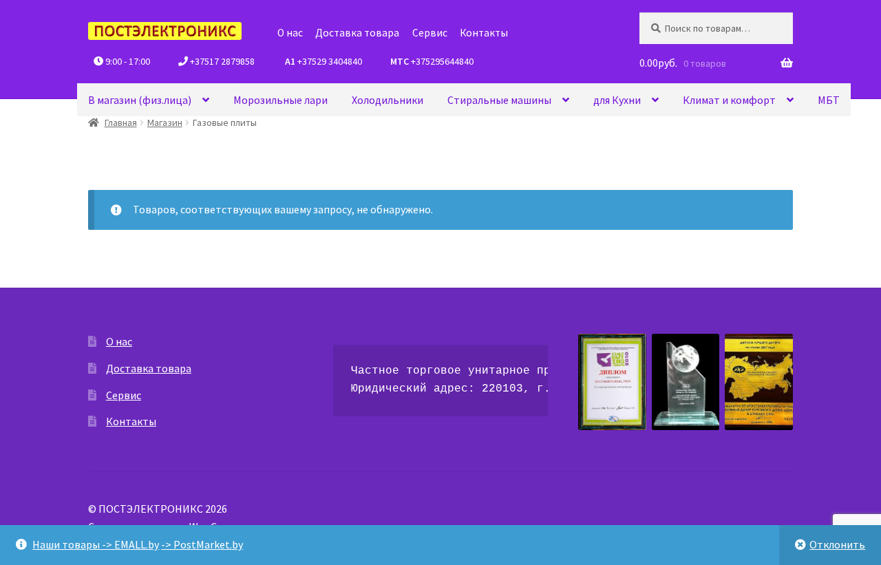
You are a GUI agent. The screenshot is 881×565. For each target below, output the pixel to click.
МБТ (829, 100)
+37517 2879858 (221, 61)
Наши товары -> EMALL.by (95, 544)
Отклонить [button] (837, 544)
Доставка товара (357, 32)
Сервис (429, 32)
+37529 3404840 (322, 61)
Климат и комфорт (729, 100)
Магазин (164, 122)
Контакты (484, 32)
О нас (290, 32)
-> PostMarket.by (202, 544)
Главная (121, 122)
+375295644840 (431, 61)
